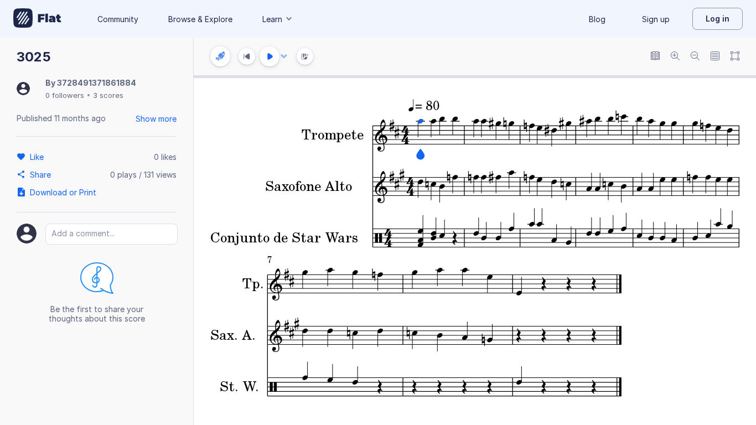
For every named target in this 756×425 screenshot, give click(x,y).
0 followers (64, 95)
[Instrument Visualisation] (305, 56)
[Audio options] (283, 56)
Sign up (656, 19)
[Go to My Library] (37, 18)
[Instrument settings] (220, 56)
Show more (156, 118)
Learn (272, 19)
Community (117, 19)
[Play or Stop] (269, 56)
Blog (597, 19)
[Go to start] (247, 56)
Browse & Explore (200, 19)
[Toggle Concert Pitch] (655, 57)
